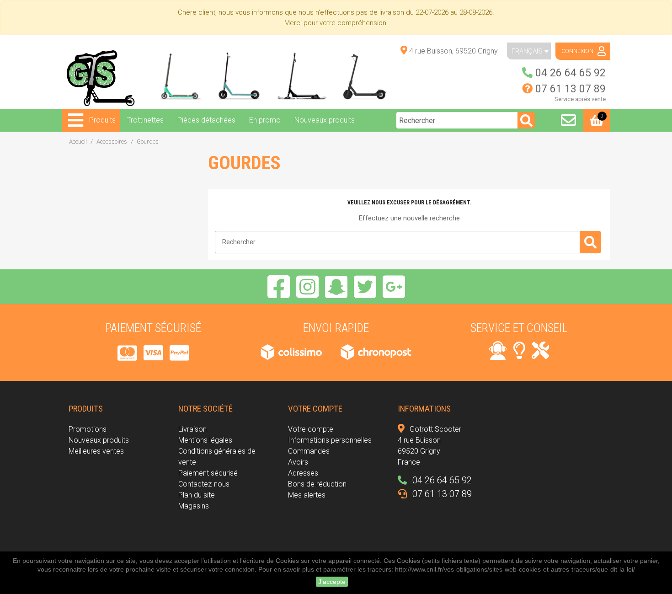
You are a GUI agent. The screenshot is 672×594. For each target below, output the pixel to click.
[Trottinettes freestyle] (178, 75)
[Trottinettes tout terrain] (241, 75)
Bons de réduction (317, 484)
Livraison (192, 429)
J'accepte (332, 581)
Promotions (88, 429)
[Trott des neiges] (305, 75)
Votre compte (310, 429)
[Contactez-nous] (568, 120)
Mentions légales (205, 440)
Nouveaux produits (324, 120)
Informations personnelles (330, 440)
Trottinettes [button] (145, 120)
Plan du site (196, 495)
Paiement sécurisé (208, 473)
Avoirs (298, 462)
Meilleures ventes (96, 451)
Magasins (193, 506)
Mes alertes (306, 495)
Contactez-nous (203, 484)
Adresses (303, 473)
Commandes (309, 451)
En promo (265, 120)
